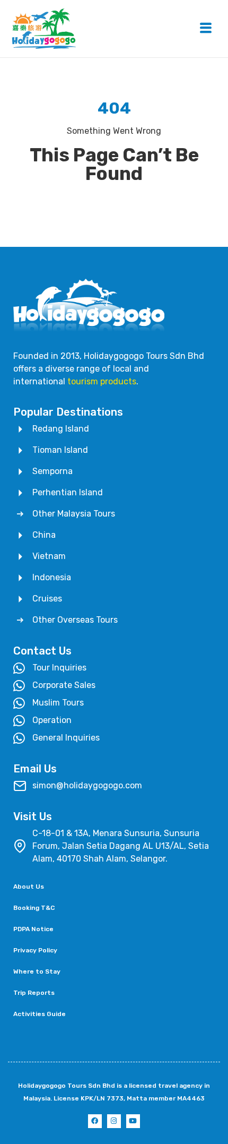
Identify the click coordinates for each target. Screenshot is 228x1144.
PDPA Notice (33, 929)
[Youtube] (133, 1121)
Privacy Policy (35, 950)
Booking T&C (34, 907)
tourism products (101, 381)
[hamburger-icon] (205, 29)
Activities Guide (39, 1014)
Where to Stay (36, 971)
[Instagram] (114, 1121)
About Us (28, 886)
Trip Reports (34, 992)
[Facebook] (95, 1121)
